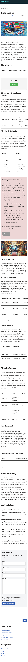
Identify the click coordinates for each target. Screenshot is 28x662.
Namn (4, 561)
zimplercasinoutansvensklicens (8, 15)
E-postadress (5, 567)
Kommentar (5, 578)
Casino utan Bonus (5, 630)
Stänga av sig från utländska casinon (9, 635)
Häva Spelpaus (4, 639)
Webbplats (4, 572)
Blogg (2, 651)
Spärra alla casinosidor (6, 632)
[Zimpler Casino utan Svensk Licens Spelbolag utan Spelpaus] (5, 2)
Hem (2, 8)
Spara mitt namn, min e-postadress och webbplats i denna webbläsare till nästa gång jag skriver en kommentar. (13, 599)
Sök (2, 618)
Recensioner (4, 655)
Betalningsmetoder (5, 648)
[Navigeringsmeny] (25, 2)
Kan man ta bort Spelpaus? (7, 637)
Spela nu (14, 84)
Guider (2, 653)
